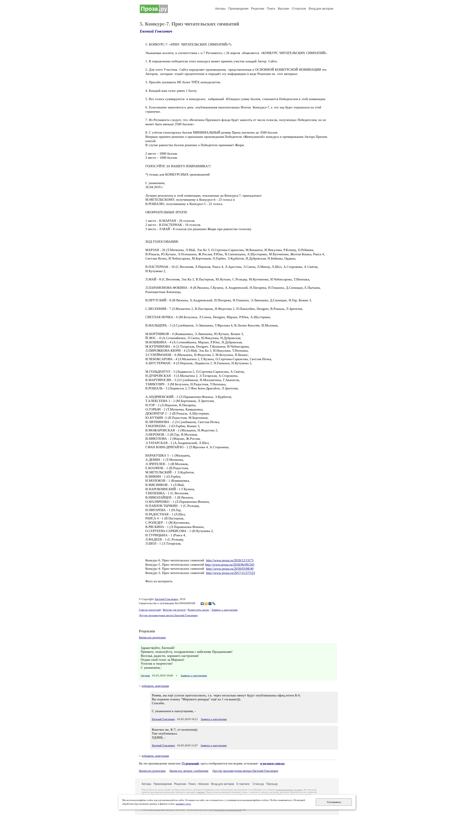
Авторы (220, 8)
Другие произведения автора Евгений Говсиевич (168, 615)
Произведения (238, 8)
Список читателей (150, 609)
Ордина (145, 675)
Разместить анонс (198, 609)
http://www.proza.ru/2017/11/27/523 (230, 573)
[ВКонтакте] (202, 603)
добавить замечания (155, 686)
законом (201, 792)
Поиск (271, 8)
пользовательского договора (289, 790)
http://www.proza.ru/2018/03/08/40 (229, 568)
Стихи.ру (258, 783)
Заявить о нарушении (224, 609)
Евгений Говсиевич (156, 31)
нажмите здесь (183, 804)
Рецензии (257, 8)
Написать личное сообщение (188, 771)
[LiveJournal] (214, 603)
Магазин (283, 8)
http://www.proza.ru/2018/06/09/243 (229, 564)
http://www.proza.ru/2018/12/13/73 (229, 560)
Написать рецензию (152, 637)
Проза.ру (272, 783)
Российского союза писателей (228, 810)
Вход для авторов (321, 8)
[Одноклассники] (206, 603)
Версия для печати (174, 609)
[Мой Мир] (210, 603)
